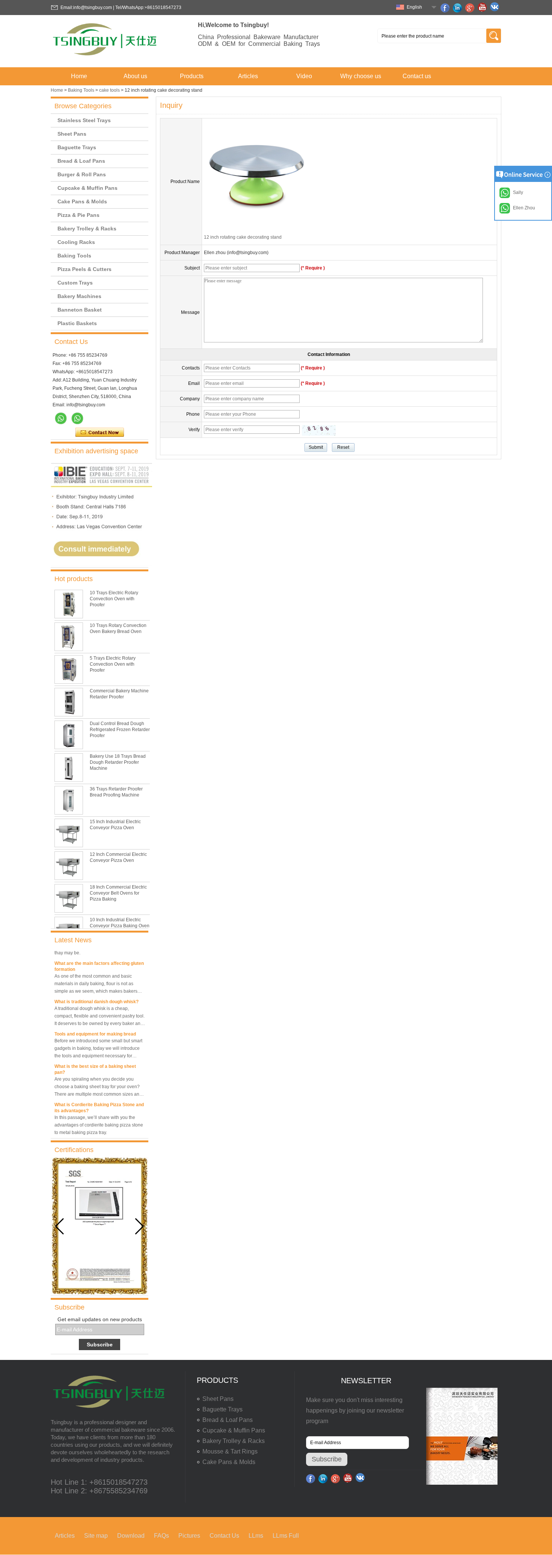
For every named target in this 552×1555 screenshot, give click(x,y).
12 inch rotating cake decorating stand (243, 237)
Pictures (189, 1535)
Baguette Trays (76, 147)
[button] (139, 1226)
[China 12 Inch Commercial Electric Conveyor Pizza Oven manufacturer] (68, 865)
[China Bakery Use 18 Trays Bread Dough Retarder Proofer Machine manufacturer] (68, 767)
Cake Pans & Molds (82, 201)
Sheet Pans (71, 134)
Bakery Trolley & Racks (86, 229)
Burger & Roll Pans (81, 174)
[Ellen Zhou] (61, 418)
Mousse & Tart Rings (230, 1451)
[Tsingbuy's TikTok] (495, 8)
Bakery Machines (79, 296)
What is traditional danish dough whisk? (96, 994)
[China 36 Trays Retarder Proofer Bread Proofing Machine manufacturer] (68, 800)
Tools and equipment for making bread (95, 1026)
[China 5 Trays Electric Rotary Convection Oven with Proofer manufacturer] (68, 669)
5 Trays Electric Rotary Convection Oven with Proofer (113, 664)
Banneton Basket (79, 310)
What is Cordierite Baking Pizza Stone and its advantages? (99, 1100)
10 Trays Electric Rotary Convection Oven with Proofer (114, 598)
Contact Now (99, 433)
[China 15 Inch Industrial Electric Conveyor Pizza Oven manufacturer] (68, 833)
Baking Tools (81, 90)
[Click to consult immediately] (101, 564)
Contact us (417, 76)
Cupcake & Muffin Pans (87, 188)
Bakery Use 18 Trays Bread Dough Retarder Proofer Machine (118, 762)
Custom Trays (75, 283)
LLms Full (286, 1535)
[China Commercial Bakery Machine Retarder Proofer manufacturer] (68, 702)
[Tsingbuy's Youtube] (483, 8)
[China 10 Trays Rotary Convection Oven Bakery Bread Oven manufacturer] (68, 636)
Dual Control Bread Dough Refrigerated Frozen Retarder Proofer (120, 729)
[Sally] (77, 418)
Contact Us (224, 1535)
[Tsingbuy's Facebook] (446, 8)
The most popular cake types (85, 1135)
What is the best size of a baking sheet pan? (95, 1061)
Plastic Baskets (77, 323)
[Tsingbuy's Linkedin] (458, 8)
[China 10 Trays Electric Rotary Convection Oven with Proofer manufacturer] (68, 604)
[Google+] (471, 8)
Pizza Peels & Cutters (84, 269)
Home (79, 76)
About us (135, 76)
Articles (248, 76)
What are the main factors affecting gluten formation (99, 958)
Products (192, 76)
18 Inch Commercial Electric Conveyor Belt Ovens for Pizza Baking (118, 893)
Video (304, 76)
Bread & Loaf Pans (81, 161)
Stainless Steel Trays (84, 120)
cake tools (109, 90)
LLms (256, 1535)
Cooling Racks (76, 242)
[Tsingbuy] (105, 58)
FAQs (161, 1535)
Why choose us (360, 76)
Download (131, 1535)
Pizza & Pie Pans (78, 215)
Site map (96, 1535)
